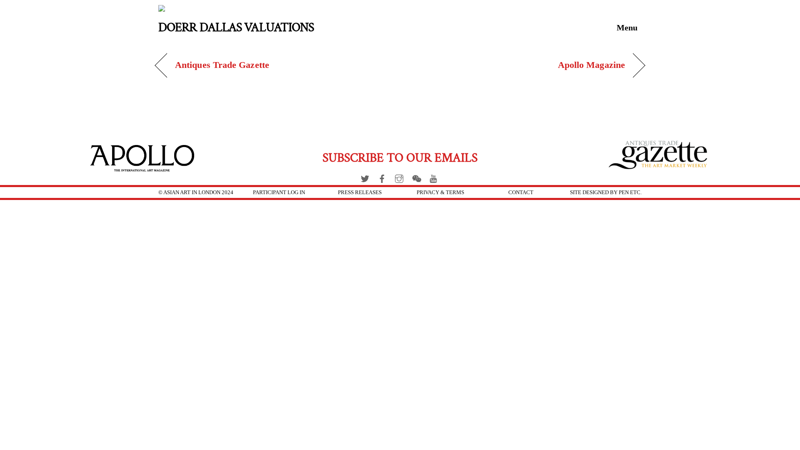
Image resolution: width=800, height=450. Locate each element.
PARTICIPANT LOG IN (279, 192)
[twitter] (365, 176)
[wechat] (416, 176)
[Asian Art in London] (210, 10)
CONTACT (520, 192)
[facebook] (382, 176)
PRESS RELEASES (360, 192)
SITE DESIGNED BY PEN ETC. (606, 192)
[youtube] (433, 176)
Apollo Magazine (591, 65)
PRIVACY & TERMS (440, 192)
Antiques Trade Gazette (222, 65)
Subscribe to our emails (400, 158)
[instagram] (399, 176)
